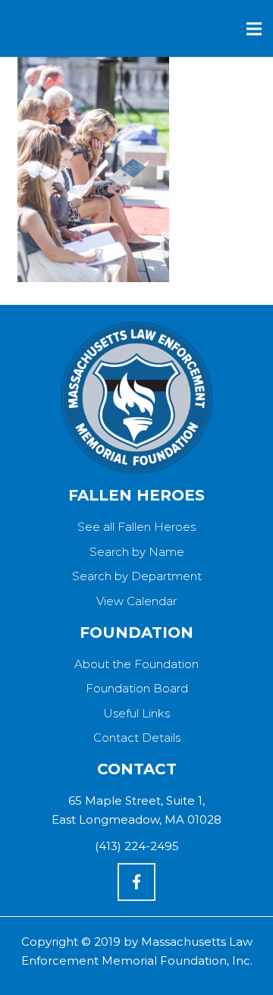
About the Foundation (136, 664)
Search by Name (136, 552)
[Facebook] (136, 882)
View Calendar (136, 601)
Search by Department (137, 576)
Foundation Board (137, 688)
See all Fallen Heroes (136, 526)
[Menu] (254, 29)
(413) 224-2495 (137, 846)
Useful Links (136, 713)
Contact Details (136, 737)
